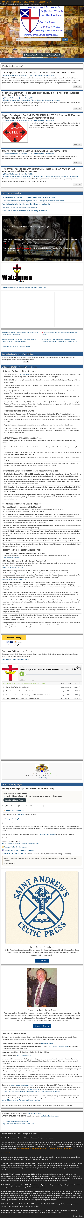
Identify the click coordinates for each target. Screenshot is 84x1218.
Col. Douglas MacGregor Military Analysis (15, 1121)
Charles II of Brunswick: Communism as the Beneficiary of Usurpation (25, 211)
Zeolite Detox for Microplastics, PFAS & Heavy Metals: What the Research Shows (29, 197)
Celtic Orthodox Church (23, 1055)
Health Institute (25, 100)
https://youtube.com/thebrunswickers (22, 1085)
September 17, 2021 (26, 75)
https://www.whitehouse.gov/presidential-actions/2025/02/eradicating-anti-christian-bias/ (44, 1148)
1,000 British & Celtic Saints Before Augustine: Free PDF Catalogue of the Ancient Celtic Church (33, 200)
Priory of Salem (36, 100)
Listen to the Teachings (42, 1026)
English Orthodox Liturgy (47, 834)
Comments (51, 75)
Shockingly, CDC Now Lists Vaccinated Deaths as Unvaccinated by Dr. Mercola (38, 72)
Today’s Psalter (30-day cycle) (15, 847)
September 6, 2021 (26, 154)
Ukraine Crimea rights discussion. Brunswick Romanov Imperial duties (34, 151)
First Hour (20, 814)
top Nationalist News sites (49, 1116)
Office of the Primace (11, 75)
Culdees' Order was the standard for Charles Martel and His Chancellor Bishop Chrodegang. (31, 1091)
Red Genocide (46, 100)
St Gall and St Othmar (32, 1089)
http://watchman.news (35, 1113)
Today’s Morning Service (14, 810)
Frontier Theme (78, 1216)
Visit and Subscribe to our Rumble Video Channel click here (21, 1100)
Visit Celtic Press (42, 960)
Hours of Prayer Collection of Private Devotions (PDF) (20, 843)
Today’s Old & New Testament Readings (19, 850)
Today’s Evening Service (14, 819)
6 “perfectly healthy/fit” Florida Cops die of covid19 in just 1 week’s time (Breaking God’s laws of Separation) (40, 94)
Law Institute (35, 176)
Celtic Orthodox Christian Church (58, 1046)
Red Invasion (64, 176)
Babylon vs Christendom (12, 100)
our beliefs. (7, 1153)
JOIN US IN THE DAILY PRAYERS (14, 854)
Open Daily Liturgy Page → (15, 800)
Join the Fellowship (42, 778)
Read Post (77, 86)
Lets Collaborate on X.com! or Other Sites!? (16, 346)
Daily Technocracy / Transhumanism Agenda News (18, 1124)
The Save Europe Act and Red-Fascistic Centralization (20, 207)
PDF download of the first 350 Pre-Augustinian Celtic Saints (38, 250)
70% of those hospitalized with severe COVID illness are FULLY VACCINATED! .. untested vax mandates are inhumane (39, 170)
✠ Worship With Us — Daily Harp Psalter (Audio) (42, 55)
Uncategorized (40, 75)
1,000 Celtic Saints (24, 374)
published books (47, 1043)
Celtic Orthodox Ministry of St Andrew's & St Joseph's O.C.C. (26, 1)
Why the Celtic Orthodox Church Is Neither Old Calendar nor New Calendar (26, 204)
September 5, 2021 (26, 174)
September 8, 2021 (26, 120)
